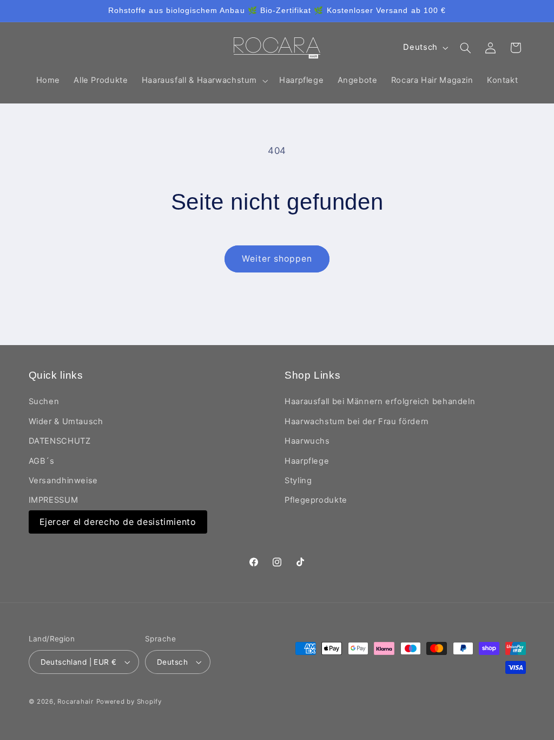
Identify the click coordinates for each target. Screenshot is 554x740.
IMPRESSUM (53, 500)
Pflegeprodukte (316, 500)
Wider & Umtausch (66, 421)
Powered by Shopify (129, 701)
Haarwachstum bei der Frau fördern (357, 421)
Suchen (44, 401)
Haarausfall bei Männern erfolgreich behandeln (380, 401)
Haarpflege (307, 461)
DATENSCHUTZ (60, 441)
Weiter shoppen (277, 259)
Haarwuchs (307, 441)
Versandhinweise (63, 480)
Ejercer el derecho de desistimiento (117, 521)
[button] (203, 81)
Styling (298, 480)
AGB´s (42, 461)
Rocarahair (75, 701)
